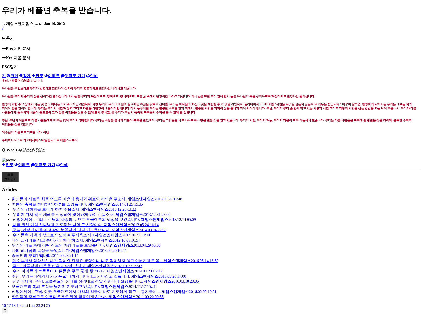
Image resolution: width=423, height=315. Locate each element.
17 (9, 305)
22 (33, 305)
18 (14, 305)
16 (4, 305)
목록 (10, 177)
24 (43, 305)
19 (19, 305)
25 (48, 305)
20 (23, 305)
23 (38, 305)
